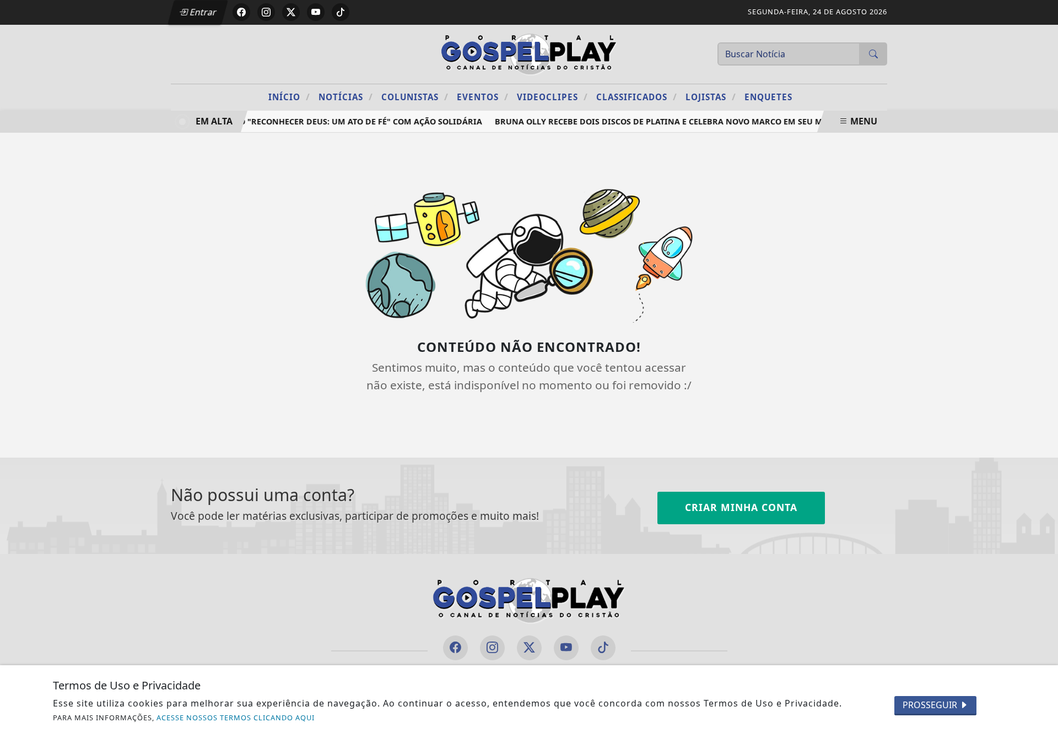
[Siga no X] (291, 12)
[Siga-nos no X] (529, 647)
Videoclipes (552, 96)
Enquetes (768, 96)
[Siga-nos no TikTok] (603, 647)
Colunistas (415, 96)
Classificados (636, 96)
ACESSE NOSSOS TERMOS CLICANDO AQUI (235, 717)
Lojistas (710, 96)
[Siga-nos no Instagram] (492, 647)
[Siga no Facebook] (241, 12)
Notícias (346, 96)
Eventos (483, 96)
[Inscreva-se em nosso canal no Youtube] (566, 647)
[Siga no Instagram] (266, 12)
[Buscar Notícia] (873, 54)
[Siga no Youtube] (316, 12)
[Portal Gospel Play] (529, 53)
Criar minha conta (741, 507)
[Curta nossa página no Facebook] (455, 647)
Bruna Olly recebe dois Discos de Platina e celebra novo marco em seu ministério (675, 121)
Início (289, 96)
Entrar (202, 12)
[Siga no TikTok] (340, 12)
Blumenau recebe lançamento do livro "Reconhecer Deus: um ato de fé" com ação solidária (271, 121)
